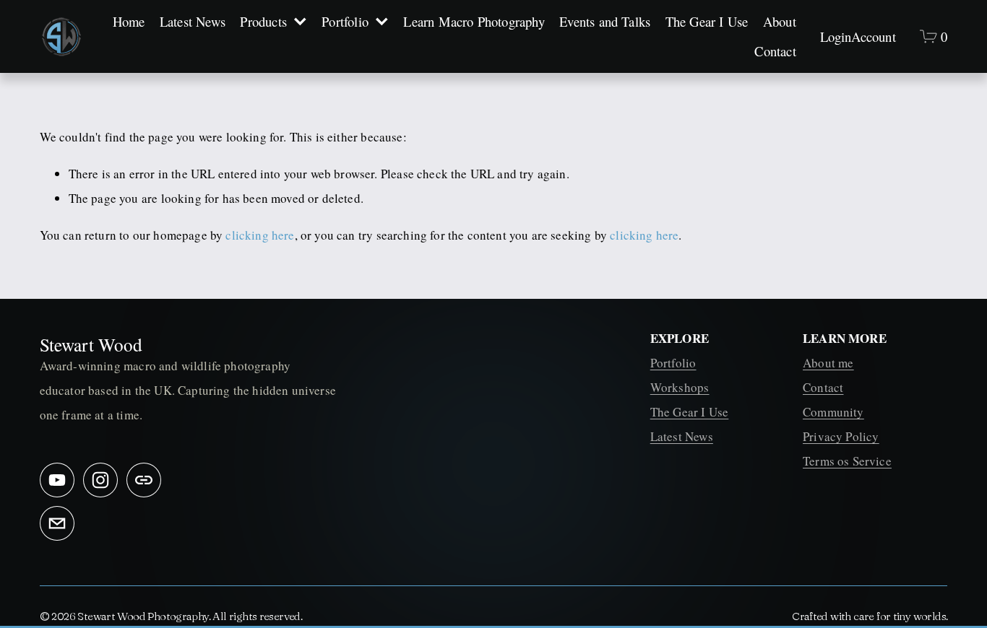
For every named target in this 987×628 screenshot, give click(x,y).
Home (129, 21)
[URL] (143, 480)
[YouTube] (57, 480)
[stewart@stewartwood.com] (57, 523)
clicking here (259, 235)
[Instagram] (100, 480)
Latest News (192, 21)
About (779, 21)
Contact (775, 51)
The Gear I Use (707, 21)
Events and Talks (604, 21)
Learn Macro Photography (473, 21)
